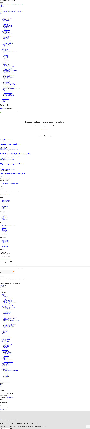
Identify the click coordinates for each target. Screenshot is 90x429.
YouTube (8, 194)
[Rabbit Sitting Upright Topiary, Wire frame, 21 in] (9, 149)
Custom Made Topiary (6, 200)
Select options (2, 158)
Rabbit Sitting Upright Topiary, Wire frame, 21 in (15, 154)
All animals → (4, 234)
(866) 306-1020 (3, 193)
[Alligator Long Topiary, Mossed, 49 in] (7, 159)
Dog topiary (4, 227)
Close (1, 289)
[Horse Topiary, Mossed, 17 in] (5, 179)
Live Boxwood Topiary (6, 205)
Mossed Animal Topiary (6, 201)
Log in (1, 399)
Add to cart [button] (2, 168)
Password (3, 395)
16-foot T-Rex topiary (5, 240)
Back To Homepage (45, 129)
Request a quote (3, 148)
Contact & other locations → (5, 258)
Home (1, 108)
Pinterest (5, 194)
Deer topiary (4, 229)
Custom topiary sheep (6, 242)
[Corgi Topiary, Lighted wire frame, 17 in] (7, 169)
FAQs (3, 218)
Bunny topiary (4, 228)
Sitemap (4, 285)
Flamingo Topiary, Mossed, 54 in (10, 144)
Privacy (1, 285)
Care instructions (5, 217)
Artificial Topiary (5, 206)
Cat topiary (4, 233)
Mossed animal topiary (6, 243)
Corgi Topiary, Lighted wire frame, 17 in (12, 174)
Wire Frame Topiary (5, 203)
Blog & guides (4, 216)
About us (3, 214)
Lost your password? (10, 397)
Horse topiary (4, 230)
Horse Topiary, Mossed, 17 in (9, 183)
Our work (3, 245)
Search (1, 383)
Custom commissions (5, 208)
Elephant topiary (5, 231)
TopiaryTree (2, 189)
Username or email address (6, 393)
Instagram (1, 194)
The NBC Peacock (5, 246)
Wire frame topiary (5, 241)
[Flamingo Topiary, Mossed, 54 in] (6, 139)
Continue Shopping (3, 409)
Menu (1, 10)
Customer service (5, 219)
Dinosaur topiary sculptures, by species (9, 225)
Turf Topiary (4, 202)
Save (11, 428)
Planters (3, 207)
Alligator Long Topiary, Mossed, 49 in (12, 164)
